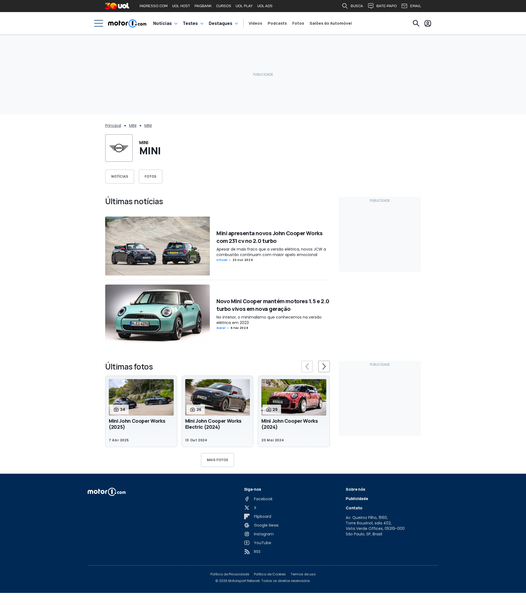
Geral (220, 328)
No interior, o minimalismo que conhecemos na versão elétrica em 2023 (269, 319)
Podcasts (277, 23)
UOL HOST (181, 6)
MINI (132, 125)
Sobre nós (355, 489)
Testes (190, 23)
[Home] (127, 23)
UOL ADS (265, 6)
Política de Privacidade (229, 574)
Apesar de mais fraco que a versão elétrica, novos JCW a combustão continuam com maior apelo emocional (271, 251)
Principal (113, 125)
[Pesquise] (416, 23)
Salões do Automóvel (331, 23)
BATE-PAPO (386, 6)
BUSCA (357, 6)
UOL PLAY (244, 6)
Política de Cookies (270, 574)
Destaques (220, 23)
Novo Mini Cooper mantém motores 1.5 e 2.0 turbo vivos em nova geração (272, 305)
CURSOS (223, 6)
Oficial (221, 260)
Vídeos (255, 23)
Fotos (298, 23)
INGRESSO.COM (153, 6)
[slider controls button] (307, 366)
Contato (354, 507)
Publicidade (357, 498)
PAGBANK (203, 6)
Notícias (162, 23)
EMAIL (415, 6)
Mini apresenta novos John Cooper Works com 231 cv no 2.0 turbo (269, 237)
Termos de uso (303, 574)
